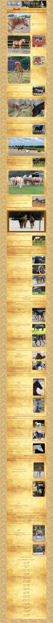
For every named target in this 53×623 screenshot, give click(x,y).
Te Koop (13, 252)
